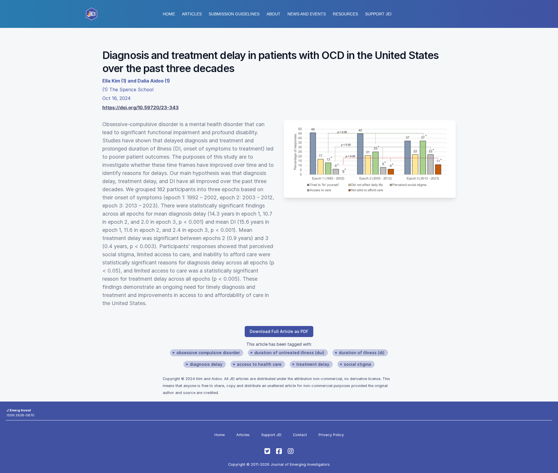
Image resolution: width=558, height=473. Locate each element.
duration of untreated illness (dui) (289, 352)
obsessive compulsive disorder (208, 352)
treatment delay (312, 364)
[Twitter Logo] (267, 451)
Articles (192, 14)
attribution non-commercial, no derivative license (337, 379)
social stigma (357, 364)
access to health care (259, 364)
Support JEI (271, 435)
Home (169, 14)
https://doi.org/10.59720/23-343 (140, 107)
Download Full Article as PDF (279, 331)
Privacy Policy (331, 435)
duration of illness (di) (361, 352)
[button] (234, 13)
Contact (300, 435)
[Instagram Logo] (291, 451)
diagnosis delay (206, 364)
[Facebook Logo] (279, 451)
